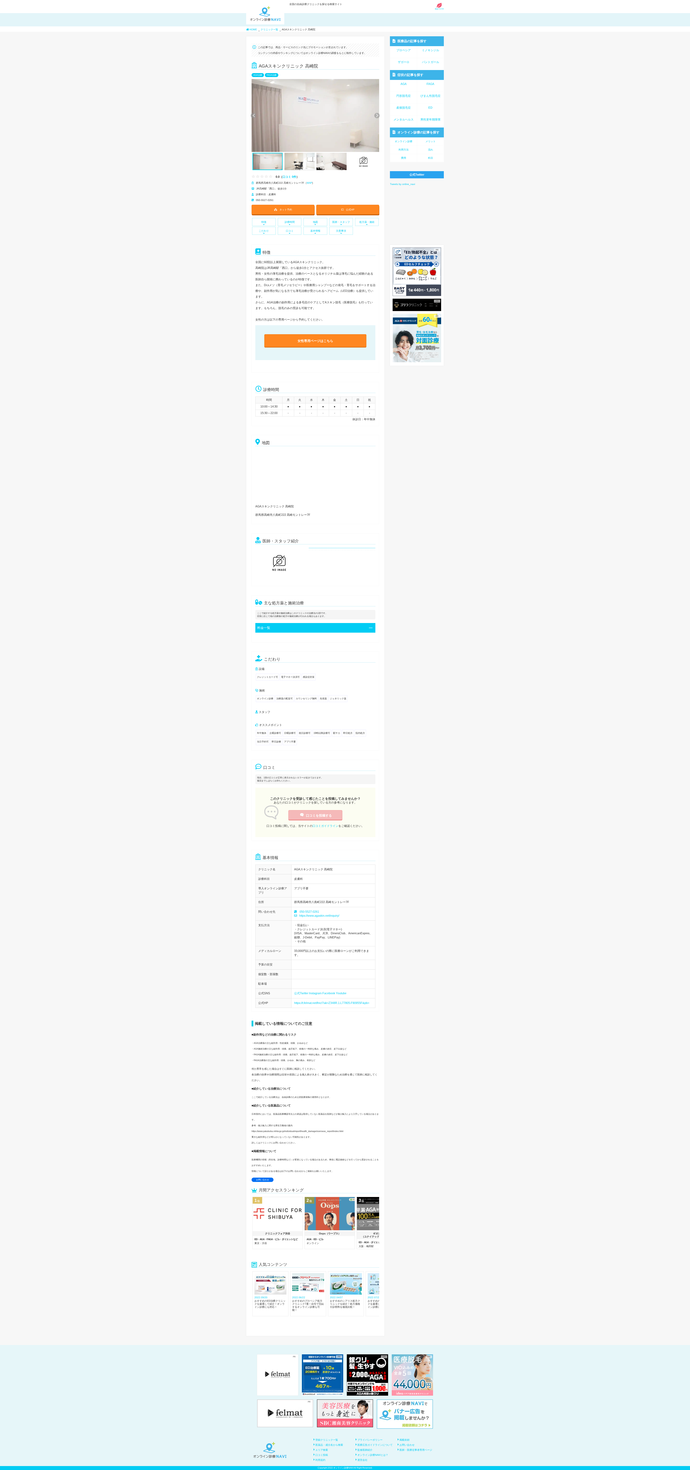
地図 (315, 222)
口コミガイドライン (325, 825)
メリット (431, 141)
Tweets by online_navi (402, 184)
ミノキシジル (430, 50)
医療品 (412, 41)
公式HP (350, 209)
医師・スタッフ (341, 222)
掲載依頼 (404, 1439)
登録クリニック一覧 (326, 1439)
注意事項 (341, 230)
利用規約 (320, 1460)
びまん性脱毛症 (430, 95)
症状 (410, 75)
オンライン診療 (418, 132)
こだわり (264, 230)
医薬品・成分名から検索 (329, 1444)
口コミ (289, 230)
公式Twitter (301, 993)
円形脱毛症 (403, 95)
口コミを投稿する (319, 815)
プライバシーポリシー (370, 1439)
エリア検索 (321, 1449)
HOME (253, 29)
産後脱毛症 (403, 107)
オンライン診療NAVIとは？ (372, 1454)
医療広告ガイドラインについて (375, 1444)
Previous (253, 115)
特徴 (263, 222)
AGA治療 (257, 75)
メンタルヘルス (404, 119)
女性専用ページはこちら (315, 341)
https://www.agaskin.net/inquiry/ (319, 915)
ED (430, 107)
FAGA (430, 83)
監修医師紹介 (364, 1449)
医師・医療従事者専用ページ (415, 1449)
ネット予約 (285, 209)
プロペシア (403, 50)
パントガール (430, 62)
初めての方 (439, 9)
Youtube (341, 993)
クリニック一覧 (269, 29)
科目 (430, 157)
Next (375, 115)
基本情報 (315, 230)
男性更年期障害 (430, 119)
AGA (404, 83)
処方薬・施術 (366, 222)
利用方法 (404, 149)
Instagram (315, 993)
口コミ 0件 (289, 176)
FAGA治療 (272, 75)
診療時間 (290, 222)
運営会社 (362, 1460)
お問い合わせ (262, 1180)
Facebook (328, 993)
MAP (309, 182)
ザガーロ (403, 62)
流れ (430, 149)
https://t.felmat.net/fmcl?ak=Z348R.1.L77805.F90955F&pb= (331, 1002)
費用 (403, 157)
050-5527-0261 (309, 911)
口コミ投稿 (321, 1454)
